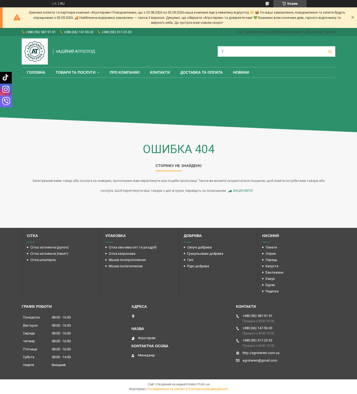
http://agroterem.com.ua (261, 353)
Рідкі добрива (198, 266)
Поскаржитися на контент (166, 389)
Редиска (272, 291)
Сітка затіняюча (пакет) (49, 254)
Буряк (270, 285)
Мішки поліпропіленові (127, 260)
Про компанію (125, 72)
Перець (271, 260)
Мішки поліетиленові (126, 266)
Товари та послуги (75, 72)
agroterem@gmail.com (260, 360)
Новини (241, 72)
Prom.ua (204, 384)
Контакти (160, 72)
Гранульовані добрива (205, 254)
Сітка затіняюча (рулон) (49, 247)
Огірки (271, 254)
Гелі (190, 260)
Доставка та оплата (201, 72)
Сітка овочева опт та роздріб (132, 247)
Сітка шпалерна (43, 260)
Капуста (272, 266)
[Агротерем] (35, 51)
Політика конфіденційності (208, 389)
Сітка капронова (122, 254)
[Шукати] (330, 51)
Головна (36, 72)
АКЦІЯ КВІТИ (243, 191)
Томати (271, 247)
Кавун (270, 279)
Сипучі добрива (199, 247)
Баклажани (274, 272)
